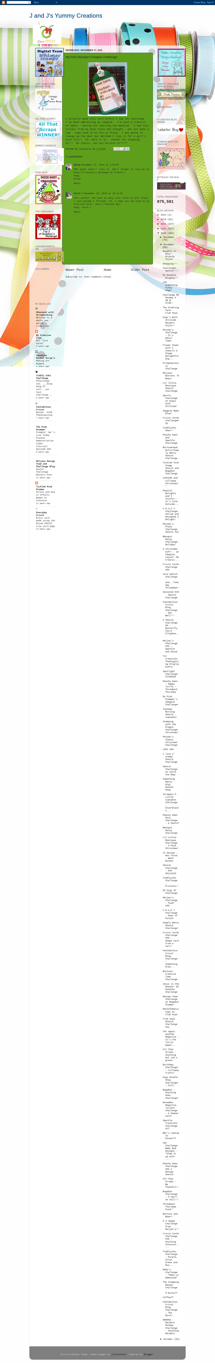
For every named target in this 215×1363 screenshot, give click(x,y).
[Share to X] (121, 149)
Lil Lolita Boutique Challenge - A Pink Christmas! (171, 843)
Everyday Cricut (41, 514)
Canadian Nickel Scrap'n (45, 356)
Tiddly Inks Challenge (43, 377)
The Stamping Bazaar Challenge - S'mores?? (171, 1287)
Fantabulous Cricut (43, 408)
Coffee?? (168, 1297)
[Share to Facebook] (124, 149)
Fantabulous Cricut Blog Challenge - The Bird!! (170, 1309)
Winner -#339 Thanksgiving (44, 414)
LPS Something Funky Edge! (170, 286)
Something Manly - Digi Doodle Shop (169, 784)
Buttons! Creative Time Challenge (170, 975)
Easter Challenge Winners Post (44, 472)
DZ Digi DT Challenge (170, 891)
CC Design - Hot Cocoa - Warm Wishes (170, 857)
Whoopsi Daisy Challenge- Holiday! (171, 540)
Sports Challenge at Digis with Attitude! (170, 401)
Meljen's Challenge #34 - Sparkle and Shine (170, 646)
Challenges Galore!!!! (171, 269)
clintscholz (119, 1354)
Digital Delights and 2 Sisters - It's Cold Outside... (171, 497)
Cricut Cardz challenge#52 (171, 421)
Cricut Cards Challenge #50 (171, 567)
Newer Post (75, 270)
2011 (164, 228)
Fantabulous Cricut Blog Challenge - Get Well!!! (170, 609)
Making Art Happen (43, 362)
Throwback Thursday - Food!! (171, 1207)
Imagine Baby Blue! (171, 412)
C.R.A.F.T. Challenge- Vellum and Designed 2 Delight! (171, 514)
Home (107, 270)
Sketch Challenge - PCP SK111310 (170, 869)
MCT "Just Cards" (42, 342)
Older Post (140, 270)
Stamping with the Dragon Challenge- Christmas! (171, 727)
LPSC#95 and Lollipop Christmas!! (171, 482)
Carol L (78, 193)
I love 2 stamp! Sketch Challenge (170, 758)
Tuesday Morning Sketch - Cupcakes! (170, 713)
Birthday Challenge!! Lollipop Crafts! (171, 1069)
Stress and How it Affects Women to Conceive (45, 496)
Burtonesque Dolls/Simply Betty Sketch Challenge (171, 453)
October (168, 1339)
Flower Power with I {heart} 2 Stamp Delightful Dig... (171, 352)
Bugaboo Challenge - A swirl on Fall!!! (171, 1195)
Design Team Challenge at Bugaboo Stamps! (171, 1000)
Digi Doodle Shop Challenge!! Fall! (171, 1081)
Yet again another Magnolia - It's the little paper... (171, 1038)
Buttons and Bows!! (170, 1215)
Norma (77, 165)
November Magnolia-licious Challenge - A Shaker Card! (171, 1109)
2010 (164, 233)
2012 (164, 224)
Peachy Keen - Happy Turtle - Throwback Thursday (170, 687)
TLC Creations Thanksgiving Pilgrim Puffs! (171, 661)
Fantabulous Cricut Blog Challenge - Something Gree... (170, 958)
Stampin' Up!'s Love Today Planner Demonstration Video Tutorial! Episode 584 (45, 440)
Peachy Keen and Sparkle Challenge (170, 439)
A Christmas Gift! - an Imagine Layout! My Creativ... (171, 554)
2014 (164, 215)
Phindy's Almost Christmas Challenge (170, 741)
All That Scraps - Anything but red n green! (170, 1055)
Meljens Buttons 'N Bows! (171, 376)
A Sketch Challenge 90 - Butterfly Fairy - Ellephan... (171, 628)
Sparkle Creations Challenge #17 (170, 1124)
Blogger (148, 1354)
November (168, 244)
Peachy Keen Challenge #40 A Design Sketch (170, 1169)
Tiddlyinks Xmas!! (169, 429)
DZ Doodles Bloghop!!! (171, 276)
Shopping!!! (170, 264)
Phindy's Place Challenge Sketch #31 (171, 528)
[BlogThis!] (118, 149)
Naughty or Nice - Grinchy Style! (169, 255)
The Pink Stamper (41, 428)
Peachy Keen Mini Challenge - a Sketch (171, 819)
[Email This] (115, 149)
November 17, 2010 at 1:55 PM (99, 165)
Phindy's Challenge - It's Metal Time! (170, 335)
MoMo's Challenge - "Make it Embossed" (171, 1273)
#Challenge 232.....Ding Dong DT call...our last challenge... (44, 388)
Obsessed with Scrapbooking (45, 313)
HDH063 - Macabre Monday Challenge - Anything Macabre (171, 1327)
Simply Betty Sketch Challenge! (171, 925)
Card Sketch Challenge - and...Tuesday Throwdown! (171, 581)
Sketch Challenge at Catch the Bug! (170, 770)
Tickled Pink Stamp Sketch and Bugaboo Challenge (171, 468)
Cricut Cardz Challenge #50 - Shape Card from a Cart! (171, 939)
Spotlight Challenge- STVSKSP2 (171, 674)
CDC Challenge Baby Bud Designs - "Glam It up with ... (170, 1151)
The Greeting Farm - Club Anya (171, 310)
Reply (77, 183)
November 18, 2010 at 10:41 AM (103, 193)
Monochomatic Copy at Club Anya (171, 1012)
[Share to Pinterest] (128, 149)
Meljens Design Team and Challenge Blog (45, 464)
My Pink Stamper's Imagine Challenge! (171, 700)
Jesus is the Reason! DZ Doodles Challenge (171, 988)
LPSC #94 (168, 749)
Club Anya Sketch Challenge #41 (170, 1023)
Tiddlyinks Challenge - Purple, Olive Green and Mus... (170, 1258)
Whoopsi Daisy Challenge (170, 830)
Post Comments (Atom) (97, 277)
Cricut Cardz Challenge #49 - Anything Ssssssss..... (171, 1240)
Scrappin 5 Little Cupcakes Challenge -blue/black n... (171, 802)
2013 (164, 219)
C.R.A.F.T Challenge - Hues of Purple (170, 914)
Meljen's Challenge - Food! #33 (170, 901)
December (168, 237)
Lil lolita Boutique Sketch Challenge (170, 387)
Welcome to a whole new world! (44, 320)
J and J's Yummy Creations (65, 15)
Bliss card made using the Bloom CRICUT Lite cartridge (45, 522)
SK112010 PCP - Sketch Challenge (171, 595)
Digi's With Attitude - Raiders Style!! (171, 321)
